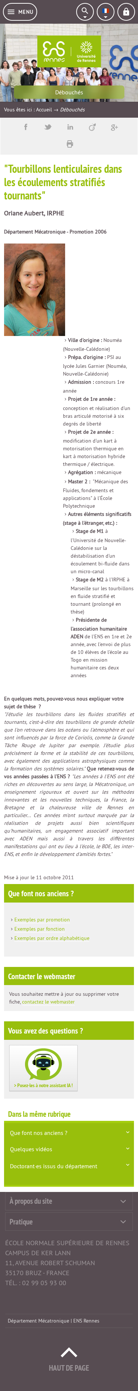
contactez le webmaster (48, 1001)
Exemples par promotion (42, 919)
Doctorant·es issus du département (53, 1166)
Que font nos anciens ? (38, 1132)
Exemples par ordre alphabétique (51, 938)
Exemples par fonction (39, 928)
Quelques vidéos (31, 1149)
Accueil (44, 109)
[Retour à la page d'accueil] (69, 51)
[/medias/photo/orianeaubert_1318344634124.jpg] (34, 289)
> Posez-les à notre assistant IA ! (43, 1085)
